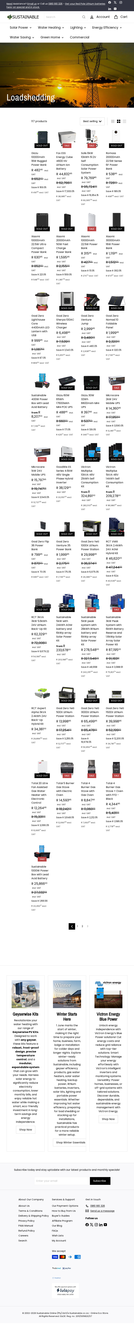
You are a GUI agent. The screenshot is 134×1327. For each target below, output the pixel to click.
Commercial (79, 37)
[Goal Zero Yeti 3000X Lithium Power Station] (92, 719)
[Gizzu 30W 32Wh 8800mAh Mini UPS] (92, 405)
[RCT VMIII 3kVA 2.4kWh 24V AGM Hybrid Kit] (116, 553)
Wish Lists (58, 1235)
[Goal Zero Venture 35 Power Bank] (67, 551)
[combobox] (66, 17)
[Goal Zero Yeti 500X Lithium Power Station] (67, 718)
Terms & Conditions (30, 1210)
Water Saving (21, 37)
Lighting (76, 27)
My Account (59, 1240)
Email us (32, 3)
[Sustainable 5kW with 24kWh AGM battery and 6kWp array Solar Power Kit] (67, 630)
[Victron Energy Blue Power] (108, 994)
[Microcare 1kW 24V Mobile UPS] (42, 476)
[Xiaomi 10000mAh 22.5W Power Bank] (92, 246)
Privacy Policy (26, 1220)
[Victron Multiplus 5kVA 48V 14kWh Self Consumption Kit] (116, 477)
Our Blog (57, 1225)
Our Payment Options (65, 1205)
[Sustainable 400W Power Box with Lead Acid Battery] (42, 402)
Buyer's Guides (61, 1215)
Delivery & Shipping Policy (33, 1215)
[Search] (84, 17)
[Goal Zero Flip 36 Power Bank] (42, 549)
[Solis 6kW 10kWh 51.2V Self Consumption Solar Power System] (92, 168)
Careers (23, 1235)
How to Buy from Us (64, 1210)
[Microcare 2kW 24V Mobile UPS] (116, 405)
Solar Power (19, 27)
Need (9, 3)
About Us (24, 1205)
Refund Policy (26, 1230)
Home (10, 89)
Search (22, 1240)
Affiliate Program (62, 1220)
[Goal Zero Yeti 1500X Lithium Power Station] (116, 718)
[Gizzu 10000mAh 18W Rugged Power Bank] (42, 163)
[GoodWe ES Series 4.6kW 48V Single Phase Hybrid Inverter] (67, 473)
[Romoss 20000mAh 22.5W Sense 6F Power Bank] (116, 165)
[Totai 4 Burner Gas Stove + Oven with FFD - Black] (116, 796)
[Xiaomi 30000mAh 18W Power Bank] (116, 246)
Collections (23, 89)
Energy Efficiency (105, 27)
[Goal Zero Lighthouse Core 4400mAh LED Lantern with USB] (42, 329)
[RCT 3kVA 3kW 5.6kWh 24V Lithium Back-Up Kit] (42, 628)
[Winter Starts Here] (67, 994)
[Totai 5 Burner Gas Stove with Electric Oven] (67, 795)
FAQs (55, 1230)
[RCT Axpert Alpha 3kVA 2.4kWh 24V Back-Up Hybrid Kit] (42, 715)
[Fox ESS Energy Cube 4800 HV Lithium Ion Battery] (67, 166)
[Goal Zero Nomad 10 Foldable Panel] (116, 327)
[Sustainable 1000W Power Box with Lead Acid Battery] (42, 878)
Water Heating (49, 27)
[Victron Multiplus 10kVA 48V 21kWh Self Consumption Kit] (92, 477)
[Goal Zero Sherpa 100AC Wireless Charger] (67, 327)
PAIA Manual (25, 1225)
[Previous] (72, 926)
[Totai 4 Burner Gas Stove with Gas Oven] (92, 795)
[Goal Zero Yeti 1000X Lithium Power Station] (92, 551)
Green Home (51, 37)
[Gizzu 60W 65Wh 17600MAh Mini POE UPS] (67, 405)
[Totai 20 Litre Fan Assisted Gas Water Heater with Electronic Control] (42, 798)
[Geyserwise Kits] (26, 994)
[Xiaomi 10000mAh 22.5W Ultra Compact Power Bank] (42, 248)
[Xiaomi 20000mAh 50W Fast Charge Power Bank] (67, 250)
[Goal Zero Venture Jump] (92, 325)
